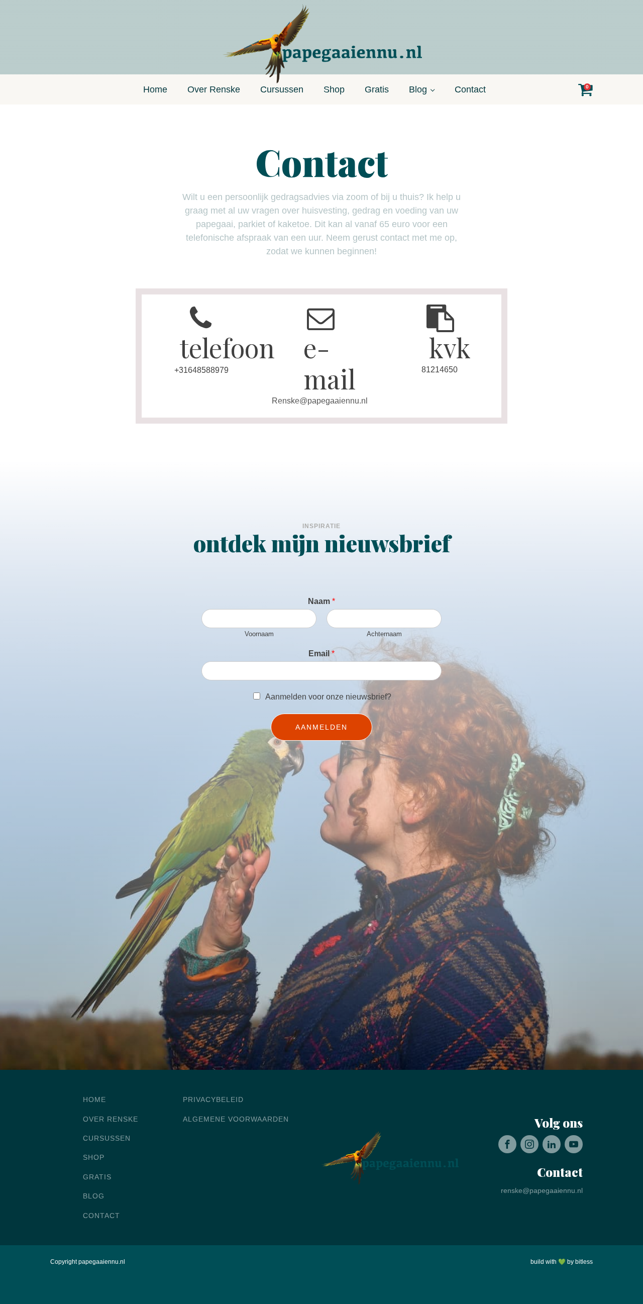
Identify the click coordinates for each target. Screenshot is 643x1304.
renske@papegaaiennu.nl (542, 1190)
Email (321, 653)
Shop (334, 89)
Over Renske (213, 89)
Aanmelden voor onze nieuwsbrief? (328, 696)
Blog (418, 89)
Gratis (377, 89)
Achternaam (384, 634)
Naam (321, 601)
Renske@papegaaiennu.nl (320, 400)
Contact (470, 89)
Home (155, 89)
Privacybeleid (213, 1099)
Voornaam (259, 634)
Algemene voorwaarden (236, 1119)
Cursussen (281, 89)
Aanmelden (321, 727)
